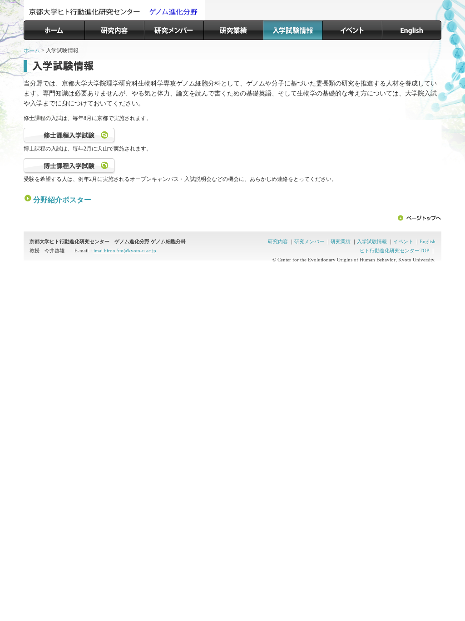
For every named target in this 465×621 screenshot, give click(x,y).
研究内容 (278, 241)
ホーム (32, 50)
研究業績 (341, 241)
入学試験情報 (372, 241)
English (427, 241)
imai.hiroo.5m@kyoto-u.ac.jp (125, 250)
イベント (403, 241)
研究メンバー (309, 241)
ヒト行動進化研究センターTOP (394, 250)
